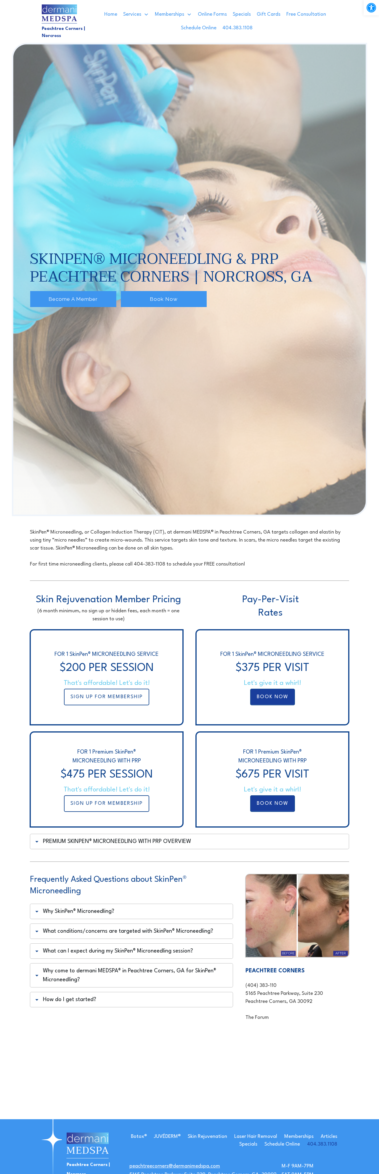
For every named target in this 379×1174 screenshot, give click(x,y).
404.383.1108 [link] (322, 1144)
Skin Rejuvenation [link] (207, 1136)
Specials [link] (248, 1144)
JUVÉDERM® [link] (167, 1136)
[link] (371, 7)
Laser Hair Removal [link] (255, 1136)
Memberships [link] (299, 1136)
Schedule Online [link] (282, 1144)
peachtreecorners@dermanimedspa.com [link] (174, 1166)
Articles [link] (329, 1136)
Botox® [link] (139, 1136)
